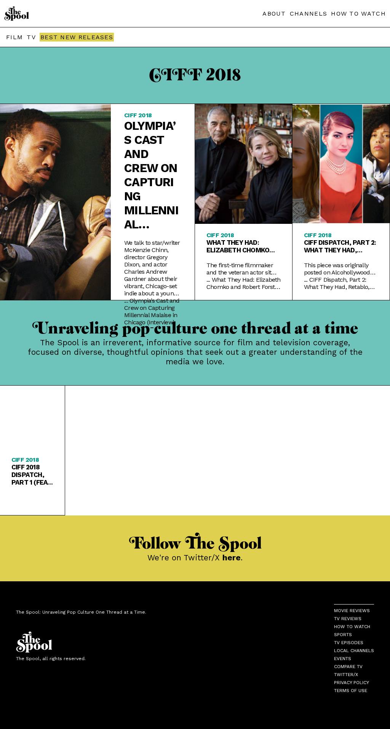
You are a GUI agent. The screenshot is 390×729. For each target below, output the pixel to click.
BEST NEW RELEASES (76, 37)
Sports (343, 634)
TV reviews (347, 618)
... (151, 311)
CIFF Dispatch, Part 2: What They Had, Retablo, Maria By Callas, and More (340, 246)
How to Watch (352, 626)
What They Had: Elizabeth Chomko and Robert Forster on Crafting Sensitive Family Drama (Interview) (241, 246)
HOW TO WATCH (358, 13)
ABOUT (274, 13)
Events (342, 658)
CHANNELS (308, 13)
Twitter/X (346, 674)
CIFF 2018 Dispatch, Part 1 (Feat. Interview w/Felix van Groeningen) (32, 474)
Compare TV (348, 666)
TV (31, 37)
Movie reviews (352, 610)
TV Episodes (348, 642)
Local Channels (354, 650)
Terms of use (350, 690)
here (231, 557)
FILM (14, 37)
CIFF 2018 (138, 115)
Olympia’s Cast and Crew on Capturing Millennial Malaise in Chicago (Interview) (151, 175)
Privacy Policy (351, 682)
